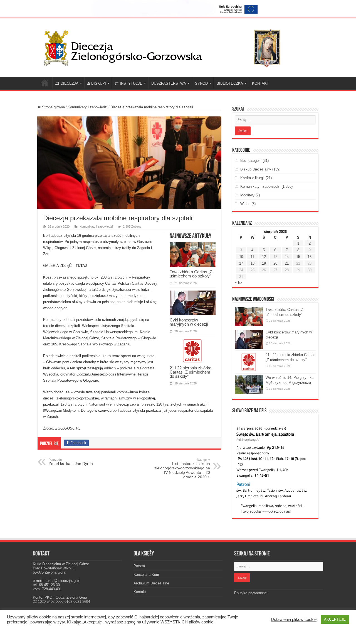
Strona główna (53, 107)
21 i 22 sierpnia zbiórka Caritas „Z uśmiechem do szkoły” (190, 372)
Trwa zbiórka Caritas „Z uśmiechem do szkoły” (191, 273)
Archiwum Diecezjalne (151, 583)
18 (252, 263)
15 (298, 257)
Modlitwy (247, 195)
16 (310, 257)
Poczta (139, 566)
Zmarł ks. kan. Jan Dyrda (71, 462)
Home (45, 83)
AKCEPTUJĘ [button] (335, 619)
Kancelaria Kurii (146, 574)
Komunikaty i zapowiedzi (88, 107)
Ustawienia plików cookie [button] (294, 619)
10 (241, 257)
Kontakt (140, 592)
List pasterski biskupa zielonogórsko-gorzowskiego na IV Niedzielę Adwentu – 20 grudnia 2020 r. (182, 468)
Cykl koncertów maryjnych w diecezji (189, 322)
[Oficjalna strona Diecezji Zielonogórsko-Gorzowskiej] (167, 46)
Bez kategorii (250, 161)
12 (264, 257)
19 (264, 263)
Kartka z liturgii (252, 178)
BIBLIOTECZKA (230, 83)
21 (287, 263)
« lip (238, 282)
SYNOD (201, 83)
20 (275, 263)
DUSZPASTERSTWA (168, 83)
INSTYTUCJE (131, 83)
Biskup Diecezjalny (255, 169)
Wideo (245, 204)
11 (252, 257)
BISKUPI (98, 83)
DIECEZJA (69, 83)
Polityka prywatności (251, 593)
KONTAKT (260, 83)
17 (241, 263)
